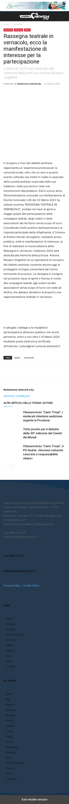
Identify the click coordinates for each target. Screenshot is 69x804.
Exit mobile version (34, 799)
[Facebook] (18, 91)
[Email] (42, 91)
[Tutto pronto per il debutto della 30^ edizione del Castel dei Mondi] (12, 433)
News (27, 30)
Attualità (18, 24)
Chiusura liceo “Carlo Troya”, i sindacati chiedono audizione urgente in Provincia (43, 416)
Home (7, 24)
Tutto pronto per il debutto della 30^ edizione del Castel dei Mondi (42, 433)
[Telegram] (58, 91)
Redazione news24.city (29, 83)
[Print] (50, 91)
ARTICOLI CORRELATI (17, 396)
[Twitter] (26, 91)
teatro (17, 357)
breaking (18, 30)
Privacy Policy (12, 585)
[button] (6, 16)
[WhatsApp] (34, 91)
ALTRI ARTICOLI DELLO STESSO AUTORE (28, 403)
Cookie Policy (31, 585)
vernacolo (29, 357)
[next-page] (11, 467)
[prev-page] (6, 467)
